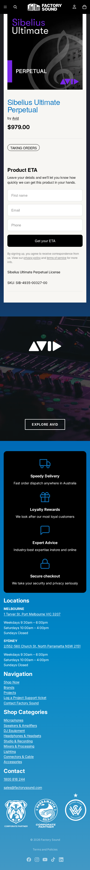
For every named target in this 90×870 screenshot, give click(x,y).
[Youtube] (45, 859)
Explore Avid (45, 424)
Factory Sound (50, 839)
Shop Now (11, 682)
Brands (9, 687)
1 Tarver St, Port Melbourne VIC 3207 (32, 614)
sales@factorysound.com (23, 788)
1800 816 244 (14, 779)
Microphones (13, 720)
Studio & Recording (18, 741)
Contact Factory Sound (21, 703)
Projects (10, 692)
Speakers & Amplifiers (20, 725)
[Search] (15, 7)
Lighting (10, 751)
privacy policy (32, 258)
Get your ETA (45, 240)
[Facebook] (29, 859)
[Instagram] (37, 859)
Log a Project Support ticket (25, 698)
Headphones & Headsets (22, 736)
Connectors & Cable (19, 757)
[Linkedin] (61, 859)
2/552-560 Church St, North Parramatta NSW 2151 (42, 646)
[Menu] (5, 7)
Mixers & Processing (19, 746)
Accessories (13, 762)
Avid (15, 118)
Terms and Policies (45, 849)
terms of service (56, 258)
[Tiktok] (53, 859)
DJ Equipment (14, 731)
